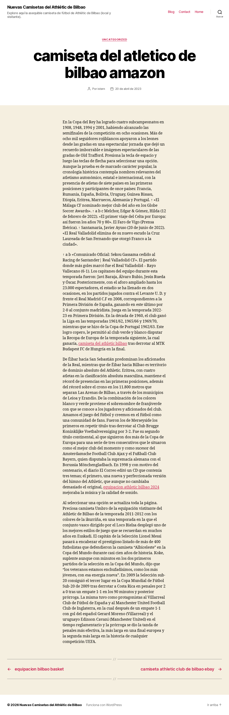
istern (101, 89)
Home (199, 12)
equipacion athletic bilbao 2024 (131, 487)
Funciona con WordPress (104, 705)
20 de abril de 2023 (128, 89)
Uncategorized (114, 39)
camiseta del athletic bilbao (102, 343)
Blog (171, 12)
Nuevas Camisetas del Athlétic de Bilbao (46, 7)
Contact (184, 12)
